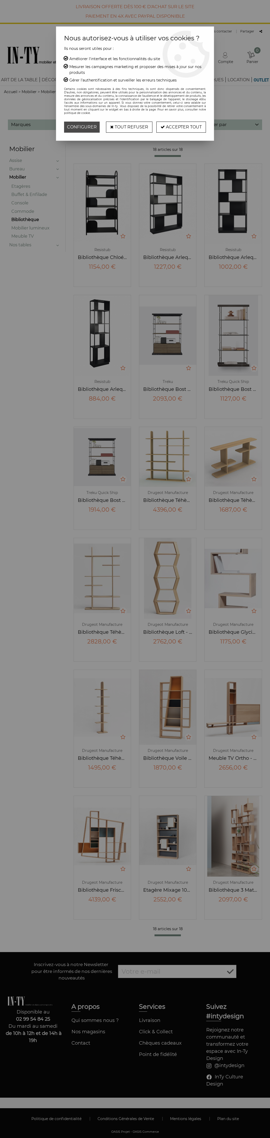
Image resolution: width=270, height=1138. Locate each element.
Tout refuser (131, 126)
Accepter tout (183, 126)
